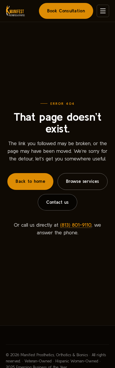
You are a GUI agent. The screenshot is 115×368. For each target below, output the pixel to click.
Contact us (57, 202)
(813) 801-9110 (75, 225)
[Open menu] (103, 11)
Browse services (82, 181)
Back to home (30, 181)
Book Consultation (66, 10)
